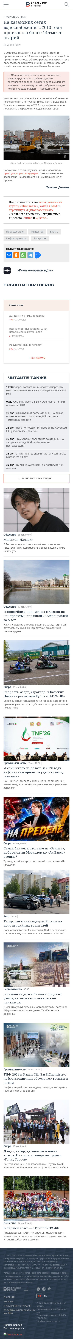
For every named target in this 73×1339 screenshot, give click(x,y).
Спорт (7, 687)
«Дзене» (41, 218)
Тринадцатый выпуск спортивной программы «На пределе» (34, 856)
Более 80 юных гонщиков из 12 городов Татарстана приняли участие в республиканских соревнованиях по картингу (36, 699)
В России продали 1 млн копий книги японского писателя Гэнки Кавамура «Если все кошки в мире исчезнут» (34, 545)
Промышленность (15, 763)
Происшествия (15, 16)
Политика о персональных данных (19, 1311)
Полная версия (13, 1324)
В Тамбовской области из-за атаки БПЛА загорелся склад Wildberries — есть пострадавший (35, 442)
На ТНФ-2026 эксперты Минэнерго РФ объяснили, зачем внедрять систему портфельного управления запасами (35, 777)
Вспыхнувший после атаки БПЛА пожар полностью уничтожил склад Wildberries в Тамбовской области (34, 416)
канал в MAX (49, 206)
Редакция (9, 1297)
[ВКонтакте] (9, 255)
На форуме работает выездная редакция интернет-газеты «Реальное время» (36, 1082)
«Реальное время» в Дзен (35, 270)
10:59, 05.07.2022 (12, 45)
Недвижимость (13, 989)
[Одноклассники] (16, 255)
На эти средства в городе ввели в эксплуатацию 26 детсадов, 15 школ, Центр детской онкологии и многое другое (36, 621)
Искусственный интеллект (25, 346)
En (45, 1296)
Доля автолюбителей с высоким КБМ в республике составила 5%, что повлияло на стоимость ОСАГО (35, 927)
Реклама (8, 1301)
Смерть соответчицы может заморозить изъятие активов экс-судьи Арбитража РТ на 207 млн (36, 390)
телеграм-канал (50, 202)
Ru (39, 1296)
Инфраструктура (16, 238)
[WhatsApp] (23, 255)
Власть (54, 231)
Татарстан (40, 238)
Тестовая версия (14, 1328)
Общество (37, 231)
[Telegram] (30, 255)
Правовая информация (17, 1306)
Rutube (27, 218)
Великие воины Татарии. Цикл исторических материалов (28, 332)
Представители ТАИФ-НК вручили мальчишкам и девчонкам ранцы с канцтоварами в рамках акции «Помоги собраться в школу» (35, 1233)
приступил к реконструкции (21, 173)
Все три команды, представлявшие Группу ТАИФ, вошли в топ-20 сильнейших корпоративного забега (36, 1159)
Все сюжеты (37, 358)
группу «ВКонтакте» (23, 206)
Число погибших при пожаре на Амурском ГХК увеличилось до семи (36, 429)
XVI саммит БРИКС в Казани (26, 317)
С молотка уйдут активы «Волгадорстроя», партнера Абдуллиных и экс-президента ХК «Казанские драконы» (36, 1003)
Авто (6, 916)
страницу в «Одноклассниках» (31, 210)
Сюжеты (16, 305)
